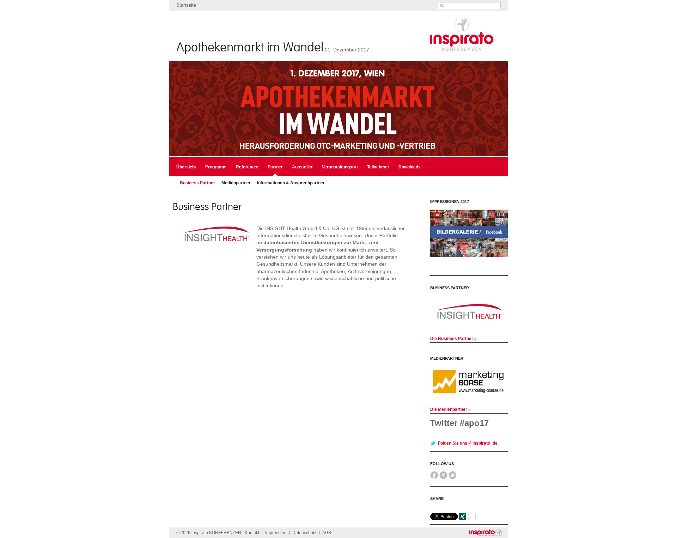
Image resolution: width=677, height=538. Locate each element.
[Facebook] (434, 468)
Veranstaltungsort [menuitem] (340, 167)
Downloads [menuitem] (409, 167)
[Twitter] (453, 468)
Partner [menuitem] (275, 167)
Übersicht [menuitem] (186, 167)
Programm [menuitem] (216, 167)
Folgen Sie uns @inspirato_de (468, 433)
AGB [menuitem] (326, 523)
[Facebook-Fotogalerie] (469, 255)
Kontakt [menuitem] (252, 523)
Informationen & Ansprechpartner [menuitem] (291, 182)
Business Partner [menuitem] (197, 182)
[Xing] (443, 468)
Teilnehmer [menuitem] (378, 167)
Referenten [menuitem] (247, 167)
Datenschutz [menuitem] (304, 523)
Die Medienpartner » (450, 399)
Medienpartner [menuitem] (236, 182)
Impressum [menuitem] (275, 523)
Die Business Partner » (453, 338)
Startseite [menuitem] (186, 5)
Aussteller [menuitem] (302, 167)
